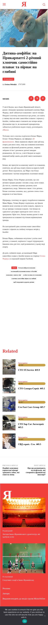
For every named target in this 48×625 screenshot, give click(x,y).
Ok (25, 621)
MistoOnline (39, 598)
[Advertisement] (24, 313)
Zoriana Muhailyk (11, 84)
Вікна (5, 130)
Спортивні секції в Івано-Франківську (18, 580)
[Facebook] (31, 98)
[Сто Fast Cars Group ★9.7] (9, 404)
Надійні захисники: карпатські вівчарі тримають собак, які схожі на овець (11, 471)
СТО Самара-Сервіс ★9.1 (31, 388)
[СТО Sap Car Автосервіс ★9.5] (9, 422)
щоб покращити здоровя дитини (23, 282)
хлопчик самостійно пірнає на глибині (24, 278)
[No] (45, 615)
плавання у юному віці (13, 275)
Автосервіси (22, 363)
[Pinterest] (42, 98)
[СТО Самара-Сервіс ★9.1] (9, 385)
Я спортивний (8, 79)
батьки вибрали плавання (26, 268)
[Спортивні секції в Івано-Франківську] (24, 558)
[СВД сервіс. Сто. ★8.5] (9, 441)
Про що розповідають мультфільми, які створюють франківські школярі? (35, 471)
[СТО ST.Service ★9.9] (9, 367)
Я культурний (7, 531)
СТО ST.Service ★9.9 (29, 370)
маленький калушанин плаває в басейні (24, 271)
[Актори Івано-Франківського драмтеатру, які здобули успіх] (24, 513)
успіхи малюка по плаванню (32, 275)
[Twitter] (37, 98)
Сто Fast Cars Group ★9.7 (31, 407)
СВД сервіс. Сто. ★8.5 (29, 444)
